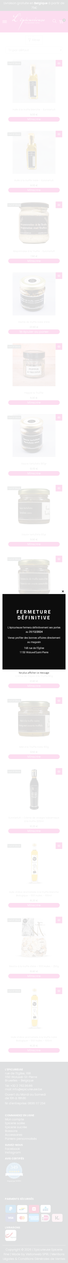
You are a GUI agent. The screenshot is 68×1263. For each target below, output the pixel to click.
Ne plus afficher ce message (34, 672)
